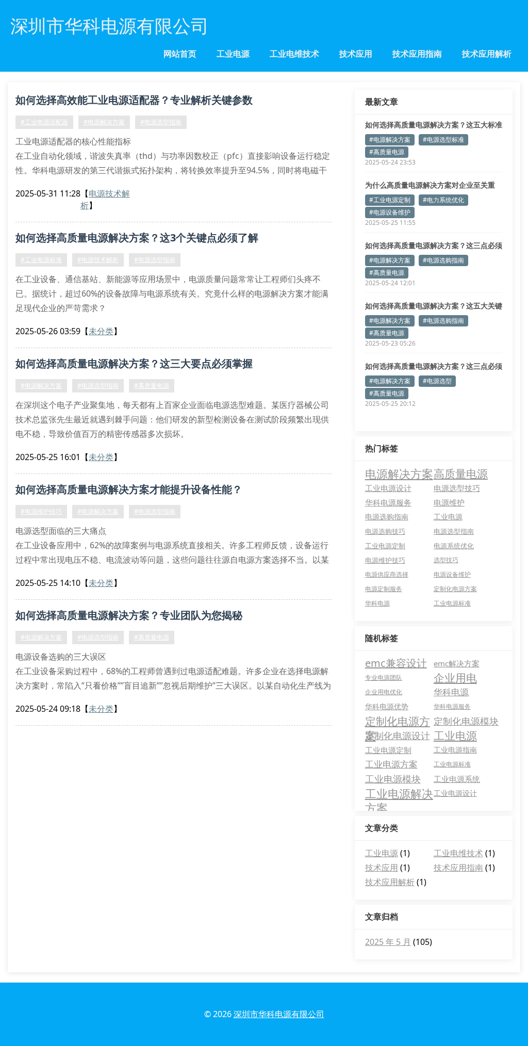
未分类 (101, 331)
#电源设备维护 (389, 212)
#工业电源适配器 (44, 122)
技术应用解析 (487, 53)
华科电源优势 (386, 706)
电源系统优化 (454, 545)
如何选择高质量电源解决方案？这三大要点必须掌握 (134, 363)
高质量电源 (461, 473)
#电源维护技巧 (41, 511)
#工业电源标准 (41, 259)
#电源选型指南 (161, 122)
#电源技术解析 (98, 259)
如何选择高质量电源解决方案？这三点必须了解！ (433, 245)
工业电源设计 (388, 488)
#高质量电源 (151, 385)
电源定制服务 (383, 588)
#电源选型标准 (443, 139)
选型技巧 (446, 559)
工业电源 (233, 53)
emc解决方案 (457, 663)
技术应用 (355, 53)
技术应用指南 (417, 53)
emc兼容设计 (396, 663)
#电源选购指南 (443, 260)
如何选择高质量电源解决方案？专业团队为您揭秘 (128, 615)
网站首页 (179, 53)
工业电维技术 (294, 53)
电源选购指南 (386, 516)
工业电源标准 (452, 603)
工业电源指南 (455, 750)
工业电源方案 (391, 764)
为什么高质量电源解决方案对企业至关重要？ (430, 185)
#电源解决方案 (104, 122)
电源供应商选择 (386, 574)
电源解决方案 (399, 473)
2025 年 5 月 (388, 941)
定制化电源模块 (466, 721)
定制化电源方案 (455, 588)
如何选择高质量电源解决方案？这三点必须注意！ (433, 366)
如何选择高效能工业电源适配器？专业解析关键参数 (134, 100)
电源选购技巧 (385, 531)
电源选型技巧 (457, 488)
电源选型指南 (454, 531)
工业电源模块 (393, 779)
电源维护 (449, 502)
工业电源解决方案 (399, 793)
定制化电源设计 (397, 735)
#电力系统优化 (443, 199)
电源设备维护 (452, 574)
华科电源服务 (388, 502)
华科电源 (377, 603)
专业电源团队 (383, 677)
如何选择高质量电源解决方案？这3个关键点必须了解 (136, 237)
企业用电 (455, 678)
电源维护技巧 (385, 560)
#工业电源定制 (389, 199)
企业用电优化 (383, 692)
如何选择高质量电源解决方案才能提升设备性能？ (128, 489)
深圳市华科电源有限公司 (279, 1014)
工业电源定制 (385, 545)
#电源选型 (437, 381)
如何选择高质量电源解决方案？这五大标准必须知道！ (433, 125)
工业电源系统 (457, 779)
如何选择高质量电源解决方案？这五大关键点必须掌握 (433, 306)
